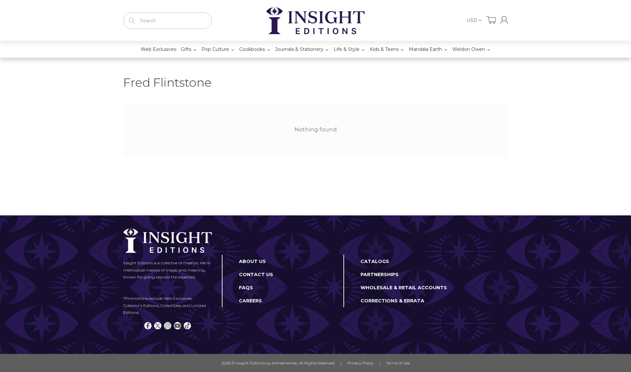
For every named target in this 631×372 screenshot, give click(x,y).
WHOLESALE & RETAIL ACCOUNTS (404, 288)
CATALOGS (375, 261)
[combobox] (168, 21)
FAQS (246, 288)
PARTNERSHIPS (380, 274)
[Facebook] (148, 325)
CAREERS (250, 301)
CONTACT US (256, 274)
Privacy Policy (360, 363)
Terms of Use (398, 363)
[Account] (504, 20)
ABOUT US (252, 261)
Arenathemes (284, 363)
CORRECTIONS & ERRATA (392, 301)
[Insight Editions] (315, 20)
